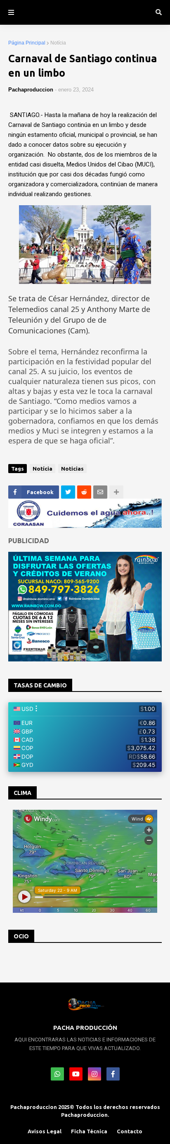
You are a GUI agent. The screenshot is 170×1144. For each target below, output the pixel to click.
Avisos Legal (44, 1131)
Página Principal (26, 43)
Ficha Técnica (89, 1131)
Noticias (72, 468)
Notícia (58, 43)
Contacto (129, 1131)
